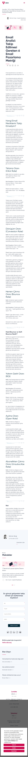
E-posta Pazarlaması (17, 580)
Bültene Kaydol (14, 625)
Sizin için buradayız (6, 662)
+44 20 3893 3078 (14, 707)
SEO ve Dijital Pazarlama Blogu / (15, 9)
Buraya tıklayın (5, 678)
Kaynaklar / (5, 9)
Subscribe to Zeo (21, 542)
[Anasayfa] (5, 3)
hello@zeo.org (6, 642)
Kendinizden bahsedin (7, 670)
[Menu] (24, 2)
